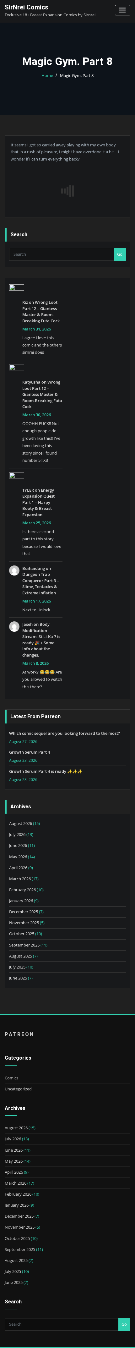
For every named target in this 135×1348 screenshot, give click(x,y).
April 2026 (18, 867)
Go (119, 254)
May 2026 (18, 857)
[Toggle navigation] (122, 10)
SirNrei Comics (26, 7)
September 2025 (24, 945)
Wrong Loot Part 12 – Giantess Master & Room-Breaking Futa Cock (41, 311)
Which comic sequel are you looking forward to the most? (64, 733)
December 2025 (23, 911)
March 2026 (20, 878)
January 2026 (21, 900)
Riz (25, 302)
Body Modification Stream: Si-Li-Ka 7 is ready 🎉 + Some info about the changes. (41, 639)
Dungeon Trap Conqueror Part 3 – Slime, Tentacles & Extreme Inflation (40, 583)
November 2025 (24, 922)
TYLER (28, 490)
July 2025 (17, 967)
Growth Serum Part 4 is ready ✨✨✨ (45, 771)
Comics (11, 1078)
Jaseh (27, 624)
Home (47, 75)
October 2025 (21, 933)
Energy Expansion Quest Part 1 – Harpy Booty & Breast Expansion (38, 502)
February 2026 (22, 889)
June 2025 (18, 978)
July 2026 (17, 834)
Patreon (19, 1034)
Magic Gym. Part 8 (77, 75)
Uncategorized (18, 1089)
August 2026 (20, 823)
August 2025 (20, 956)
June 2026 (18, 845)
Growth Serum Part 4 (29, 752)
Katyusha (31, 382)
